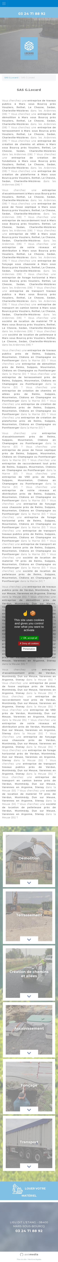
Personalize (29, 649)
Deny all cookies (30, 643)
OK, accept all (30, 638)
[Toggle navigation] (4, 3)
